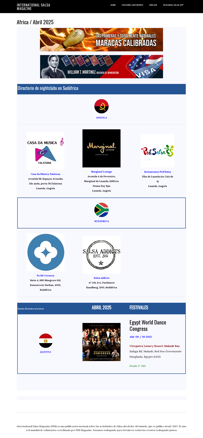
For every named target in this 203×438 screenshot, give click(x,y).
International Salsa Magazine (33, 6)
